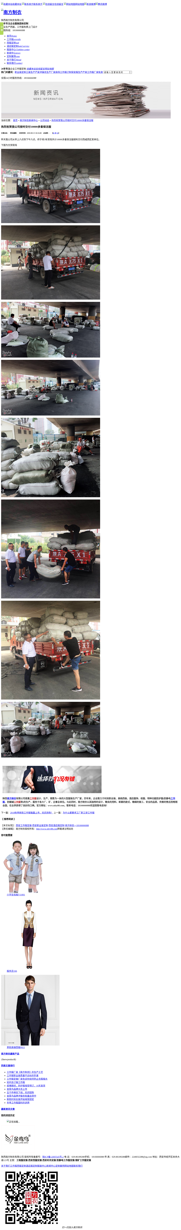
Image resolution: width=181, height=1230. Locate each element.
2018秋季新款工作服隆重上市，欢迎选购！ (31, 813)
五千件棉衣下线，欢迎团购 (20, 1092)
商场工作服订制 (63, 72)
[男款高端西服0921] (30, 1045)
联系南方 (37, 4)
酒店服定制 (31, 1166)
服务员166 (12, 971)
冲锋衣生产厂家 (47, 72)
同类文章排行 (8, 1065)
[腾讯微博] (101, 4)
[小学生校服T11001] (23, 892)
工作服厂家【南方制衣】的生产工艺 (25, 1072)
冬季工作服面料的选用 (18, 1102)
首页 (15, 120)
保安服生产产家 (79, 72)
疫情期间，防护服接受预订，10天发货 (26, 1086)
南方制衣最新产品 (10, 1054)
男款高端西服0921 (16, 1047)
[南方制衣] (11, 12)
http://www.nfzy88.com (46, 829)
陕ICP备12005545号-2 (53, 1157)
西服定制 (21, 1166)
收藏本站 (16, 4)
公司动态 (44, 120)
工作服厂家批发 (95, 72)
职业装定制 (20, 72)
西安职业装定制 (40, 825)
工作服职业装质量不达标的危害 (22, 1075)
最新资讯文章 (8, 1109)
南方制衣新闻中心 (29, 120)
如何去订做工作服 (16, 1082)
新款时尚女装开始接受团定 (20, 1099)
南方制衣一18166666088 (77, 825)
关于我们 (5, 1166)
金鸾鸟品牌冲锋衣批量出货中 (21, 1096)
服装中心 (41, 1166)
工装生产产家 (33, 72)
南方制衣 (11, 798)
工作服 (17, 802)
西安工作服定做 (24, 825)
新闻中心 (50, 1166)
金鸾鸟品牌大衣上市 (17, 1089)
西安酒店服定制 (56, 825)
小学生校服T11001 (16, 895)
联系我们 (78, 1166)
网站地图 (79, 4)
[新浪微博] (90, 4)
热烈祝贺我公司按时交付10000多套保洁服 (72, 120)
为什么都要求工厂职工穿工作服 (78, 813)
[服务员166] (30, 968)
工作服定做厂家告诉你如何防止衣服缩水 (27, 1079)
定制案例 (59, 1166)
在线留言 (58, 4)
